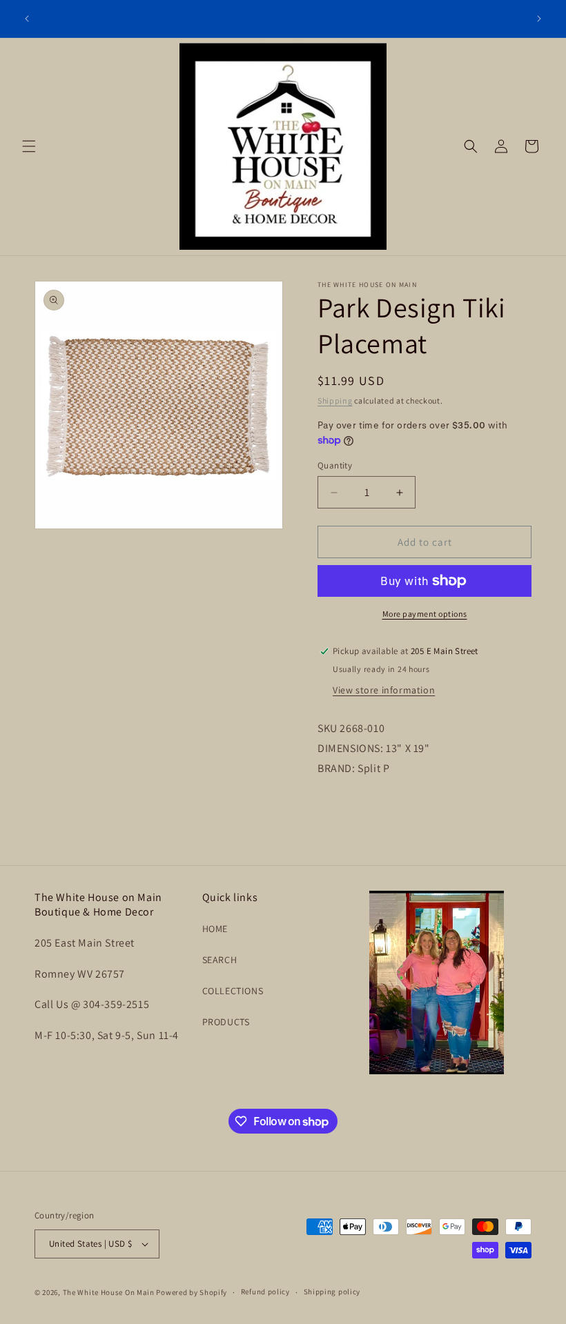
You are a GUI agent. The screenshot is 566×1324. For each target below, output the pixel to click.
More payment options (424, 614)
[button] (29, 146)
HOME (215, 928)
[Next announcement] (539, 18)
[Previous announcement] (27, 18)
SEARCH (219, 960)
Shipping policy (332, 1291)
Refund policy (265, 1291)
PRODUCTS (226, 1022)
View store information (384, 690)
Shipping (335, 400)
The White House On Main (109, 1292)
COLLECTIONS (233, 991)
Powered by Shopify (191, 1292)
